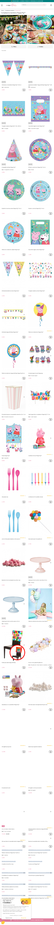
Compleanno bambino (10, 10)
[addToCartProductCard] (24, 90)
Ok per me (23, 917)
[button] (3, 922)
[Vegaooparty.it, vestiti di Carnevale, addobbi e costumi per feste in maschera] (11, 4)
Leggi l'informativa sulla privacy (9, 913)
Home (2, 10)
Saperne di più (9, 917)
